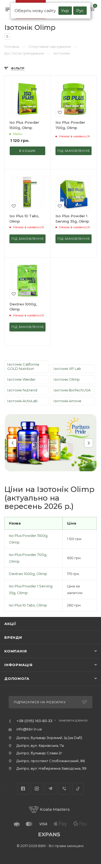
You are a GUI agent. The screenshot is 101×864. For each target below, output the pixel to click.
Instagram (37, 788)
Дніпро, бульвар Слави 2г (39, 753)
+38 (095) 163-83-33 (34, 721)
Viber (64, 788)
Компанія (15, 651)
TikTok (78, 788)
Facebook (23, 788)
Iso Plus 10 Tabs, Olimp (28, 605)
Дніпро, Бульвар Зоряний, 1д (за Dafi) (49, 738)
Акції (10, 624)
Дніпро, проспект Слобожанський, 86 (50, 761)
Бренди (13, 637)
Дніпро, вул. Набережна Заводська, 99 (51, 768)
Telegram (50, 788)
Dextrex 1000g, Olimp (28, 574)
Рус (80, 10)
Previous (12, 443)
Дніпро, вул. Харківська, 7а (40, 745)
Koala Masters (55, 809)
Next (89, 443)
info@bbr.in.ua (29, 729)
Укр (65, 10)
